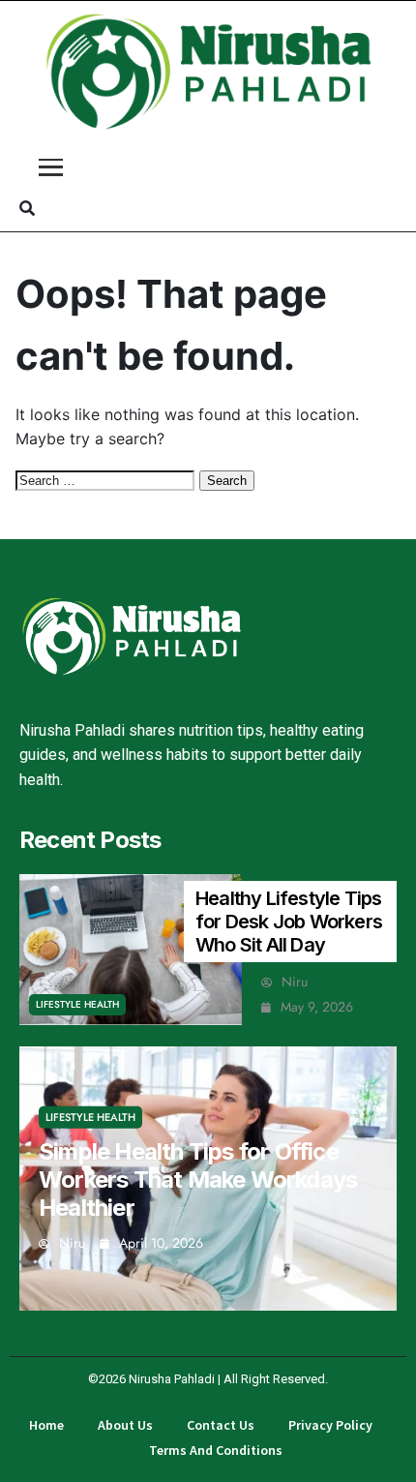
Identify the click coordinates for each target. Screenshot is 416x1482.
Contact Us (220, 1425)
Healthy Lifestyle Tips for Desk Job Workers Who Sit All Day (288, 921)
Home (46, 1425)
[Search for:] (107, 479)
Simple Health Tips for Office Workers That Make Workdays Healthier (198, 1179)
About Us (125, 1425)
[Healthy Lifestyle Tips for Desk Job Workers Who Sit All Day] (130, 949)
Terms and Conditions (215, 1450)
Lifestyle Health (77, 1004)
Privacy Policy (330, 1425)
